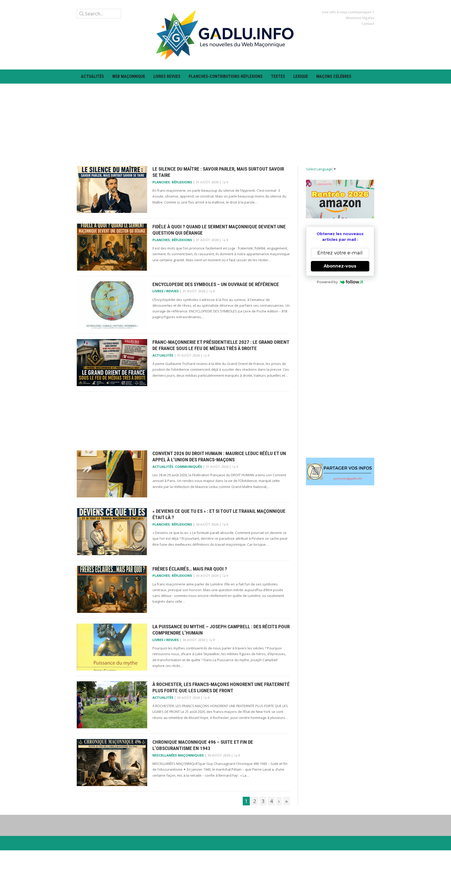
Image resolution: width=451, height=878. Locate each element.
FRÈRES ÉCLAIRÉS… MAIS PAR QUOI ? (189, 569)
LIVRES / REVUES (165, 291)
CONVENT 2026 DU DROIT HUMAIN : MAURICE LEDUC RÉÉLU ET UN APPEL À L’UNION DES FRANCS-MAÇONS (219, 456)
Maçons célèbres (333, 76)
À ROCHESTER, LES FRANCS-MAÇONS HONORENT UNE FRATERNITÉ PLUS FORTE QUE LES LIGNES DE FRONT (221, 687)
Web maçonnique (128, 76)
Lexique (300, 76)
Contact (367, 23)
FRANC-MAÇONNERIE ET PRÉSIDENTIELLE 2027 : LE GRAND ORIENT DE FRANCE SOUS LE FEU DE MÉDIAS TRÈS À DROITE (220, 345)
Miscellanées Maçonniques (178, 755)
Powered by (327, 282)
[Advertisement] (225, 120)
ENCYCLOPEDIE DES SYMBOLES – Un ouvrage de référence (215, 284)
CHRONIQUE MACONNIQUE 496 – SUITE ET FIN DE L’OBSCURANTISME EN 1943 (202, 745)
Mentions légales (360, 17)
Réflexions (182, 182)
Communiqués (188, 466)
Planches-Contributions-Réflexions (226, 76)
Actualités (92, 76)
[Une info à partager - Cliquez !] (340, 471)
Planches (161, 182)
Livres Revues (166, 76)
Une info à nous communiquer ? (348, 12)
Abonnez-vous (340, 266)
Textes (278, 76)
